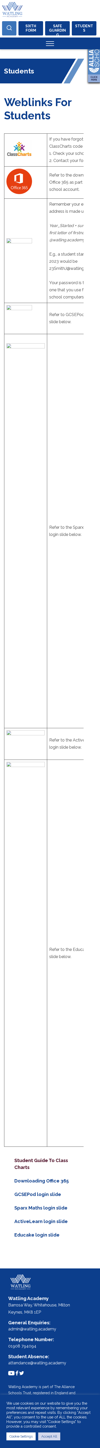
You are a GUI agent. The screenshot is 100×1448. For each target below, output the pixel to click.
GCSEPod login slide (37, 1194)
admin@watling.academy (32, 1329)
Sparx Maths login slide (40, 1208)
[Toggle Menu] (50, 43)
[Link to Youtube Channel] (11, 1373)
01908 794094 (22, 1346)
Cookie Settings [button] (21, 1436)
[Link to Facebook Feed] (17, 1373)
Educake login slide (36, 1235)
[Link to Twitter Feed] (21, 1373)
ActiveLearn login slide (41, 1221)
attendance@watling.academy (37, 1363)
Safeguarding (57, 29)
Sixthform (30, 28)
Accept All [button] (49, 1436)
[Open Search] (9, 28)
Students (84, 28)
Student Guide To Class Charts (41, 1164)
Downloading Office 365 (41, 1180)
